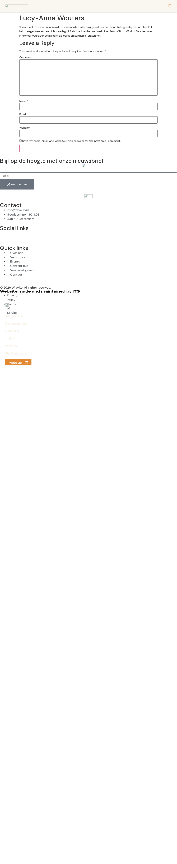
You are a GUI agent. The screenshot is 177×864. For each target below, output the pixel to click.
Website (24, 127)
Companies (16, 324)
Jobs (10, 338)
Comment (26, 57)
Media (11, 346)
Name (24, 101)
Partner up (15, 353)
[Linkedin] (137, 235)
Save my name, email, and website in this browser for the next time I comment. (71, 141)
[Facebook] (4, 235)
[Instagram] (48, 235)
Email (23, 114)
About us (14, 316)
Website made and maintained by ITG (40, 291)
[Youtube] (92, 235)
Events (12, 331)
